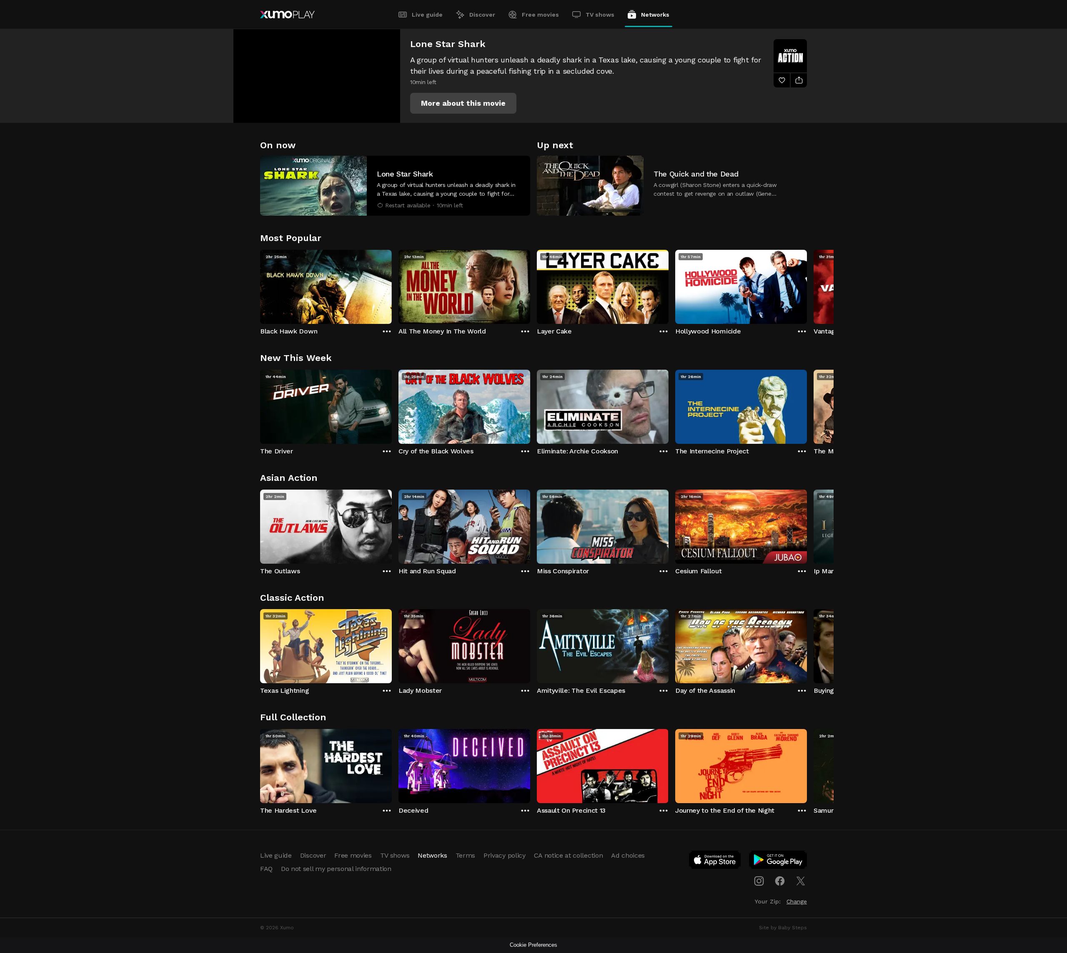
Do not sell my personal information (336, 869)
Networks (655, 14)
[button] (463, 103)
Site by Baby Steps (783, 928)
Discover (482, 14)
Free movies (540, 14)
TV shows (600, 14)
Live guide (427, 14)
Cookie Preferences (533, 945)
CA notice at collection (568, 855)
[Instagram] (759, 881)
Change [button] (796, 901)
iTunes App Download (715, 861)
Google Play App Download (778, 861)
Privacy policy (504, 855)
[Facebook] (780, 881)
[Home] (287, 14)
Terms (465, 855)
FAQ (266, 869)
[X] (800, 881)
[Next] (807, 285)
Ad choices (628, 855)
